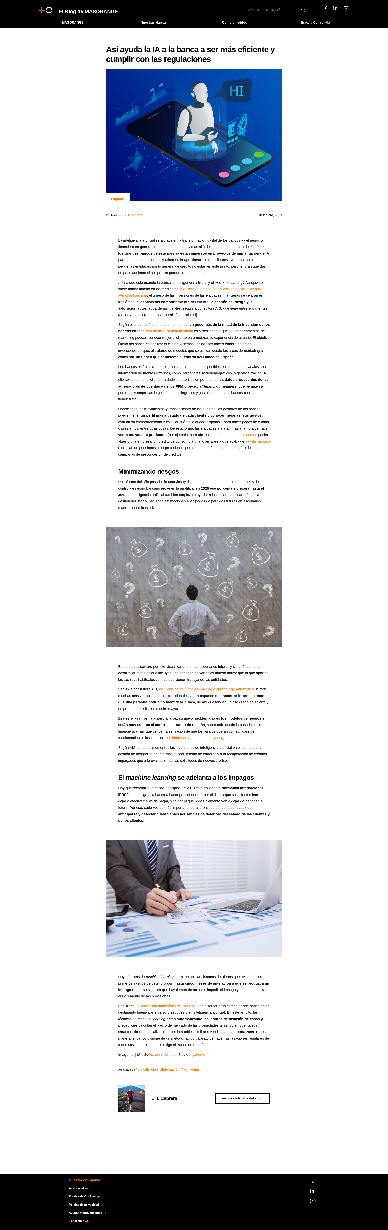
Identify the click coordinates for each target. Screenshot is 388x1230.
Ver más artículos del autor (242, 1098)
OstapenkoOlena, (162, 1055)
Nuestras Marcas (154, 22)
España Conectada (315, 22)
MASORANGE (73, 22)
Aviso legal (76, 1188)
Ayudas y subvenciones (85, 1212)
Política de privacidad (84, 1204)
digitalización (148, 1069)
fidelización (170, 1069)
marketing (191, 1069)
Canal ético (76, 1221)
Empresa (118, 199)
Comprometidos (234, 22)
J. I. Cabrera (133, 215)
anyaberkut (197, 1055)
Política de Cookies (82, 1196)
